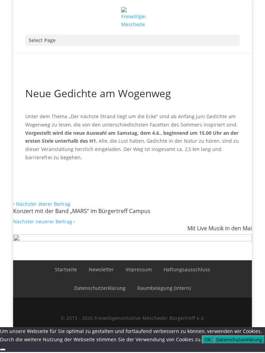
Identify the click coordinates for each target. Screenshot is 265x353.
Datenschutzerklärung (100, 288)
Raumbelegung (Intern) (164, 288)
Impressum (139, 269)
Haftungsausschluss (187, 269)
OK (208, 339)
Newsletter (101, 269)
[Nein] (3, 350)
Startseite (66, 269)
